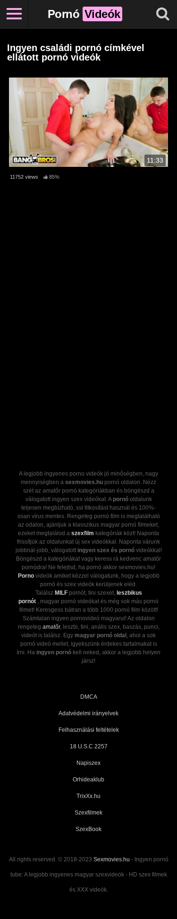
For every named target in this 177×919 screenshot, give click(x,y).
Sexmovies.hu (111, 859)
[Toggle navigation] (14, 14)
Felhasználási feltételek (89, 730)
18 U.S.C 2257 (89, 746)
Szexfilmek (88, 812)
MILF (61, 593)
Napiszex (88, 763)
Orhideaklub (88, 779)
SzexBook (88, 829)
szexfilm (82, 533)
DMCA (88, 697)
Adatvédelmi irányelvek (88, 713)
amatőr (51, 627)
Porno (26, 575)
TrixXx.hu (88, 796)
